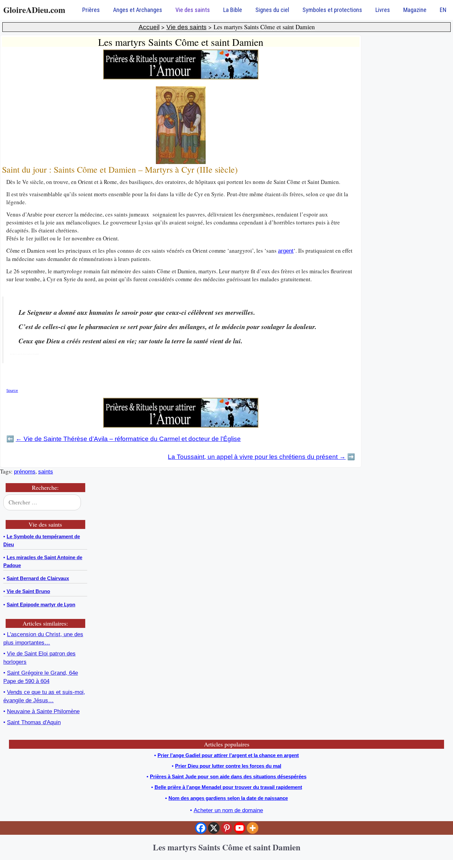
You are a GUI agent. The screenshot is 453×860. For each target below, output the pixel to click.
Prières (91, 9)
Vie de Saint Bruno (28, 591)
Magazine (414, 9)
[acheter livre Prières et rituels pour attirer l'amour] (180, 77)
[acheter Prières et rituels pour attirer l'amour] (180, 426)
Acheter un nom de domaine (228, 810)
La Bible (232, 9)
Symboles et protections (332, 9)
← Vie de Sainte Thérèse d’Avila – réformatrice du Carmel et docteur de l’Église (128, 438)
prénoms (24, 472)
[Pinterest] (226, 828)
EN (443, 9)
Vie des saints (192, 9)
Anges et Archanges (137, 9)
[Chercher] (78, 502)
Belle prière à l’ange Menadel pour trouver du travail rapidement (228, 787)
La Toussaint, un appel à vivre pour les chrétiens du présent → (257, 456)
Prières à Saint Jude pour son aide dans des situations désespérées (228, 776)
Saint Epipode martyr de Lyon (41, 604)
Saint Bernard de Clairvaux (38, 578)
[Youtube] (239, 828)
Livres (382, 9)
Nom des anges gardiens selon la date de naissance (228, 798)
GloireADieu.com (34, 10)
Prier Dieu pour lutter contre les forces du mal (228, 766)
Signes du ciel (272, 9)
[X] (214, 828)
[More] (252, 828)
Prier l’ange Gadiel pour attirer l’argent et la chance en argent (228, 755)
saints (45, 472)
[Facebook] (201, 828)
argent (285, 251)
